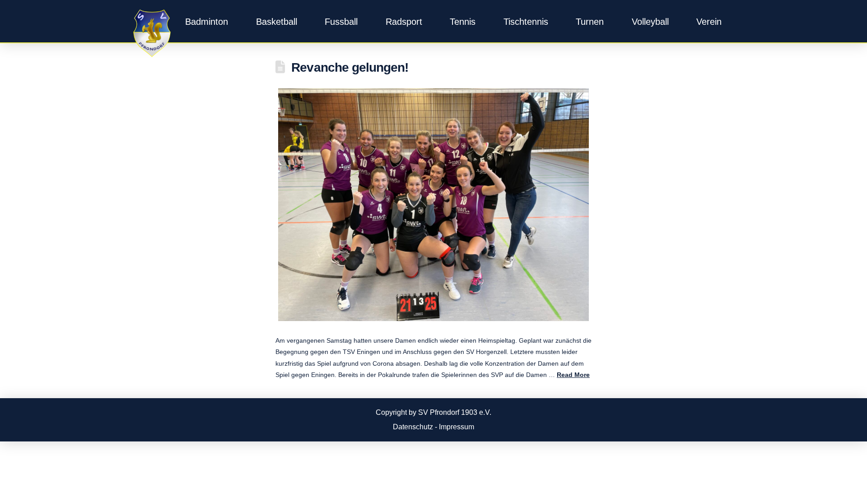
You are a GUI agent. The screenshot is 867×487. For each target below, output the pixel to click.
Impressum (456, 427)
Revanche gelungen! (349, 67)
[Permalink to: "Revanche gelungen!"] (433, 204)
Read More (573, 374)
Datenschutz (413, 427)
